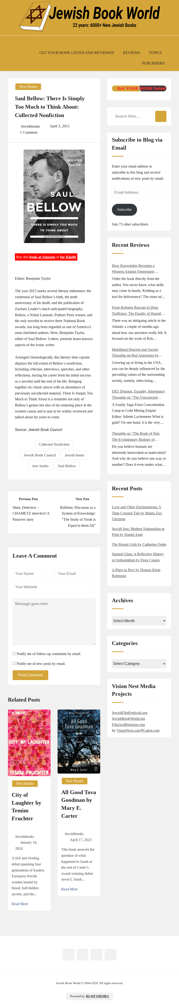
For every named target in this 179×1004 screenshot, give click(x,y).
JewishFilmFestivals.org (129, 713)
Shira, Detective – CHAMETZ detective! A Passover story (31, 513)
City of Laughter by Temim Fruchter (26, 806)
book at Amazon (42, 257)
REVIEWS (131, 53)
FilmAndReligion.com (128, 725)
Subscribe (124, 210)
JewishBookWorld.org (128, 719)
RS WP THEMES (97, 996)
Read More (20, 904)
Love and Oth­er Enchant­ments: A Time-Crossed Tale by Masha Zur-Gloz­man (137, 513)
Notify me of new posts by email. (41, 664)
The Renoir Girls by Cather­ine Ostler (139, 544)
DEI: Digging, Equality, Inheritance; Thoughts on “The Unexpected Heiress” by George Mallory (138, 394)
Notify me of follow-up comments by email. (49, 654)
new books (40, 466)
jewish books (74, 455)
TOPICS (155, 53)
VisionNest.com (128, 730)
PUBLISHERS (153, 63)
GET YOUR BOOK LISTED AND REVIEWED (76, 53)
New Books (28, 87)
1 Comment (28, 132)
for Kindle (68, 257)
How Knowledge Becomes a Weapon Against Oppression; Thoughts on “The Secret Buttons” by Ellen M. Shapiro (137, 269)
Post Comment (30, 675)
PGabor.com (150, 730)
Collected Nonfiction (54, 444)
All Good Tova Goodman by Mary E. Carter (78, 804)
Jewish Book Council (40, 455)
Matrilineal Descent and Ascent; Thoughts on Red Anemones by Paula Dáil (135, 353)
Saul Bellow (67, 466)
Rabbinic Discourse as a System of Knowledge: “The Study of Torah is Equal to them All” (78, 516)
